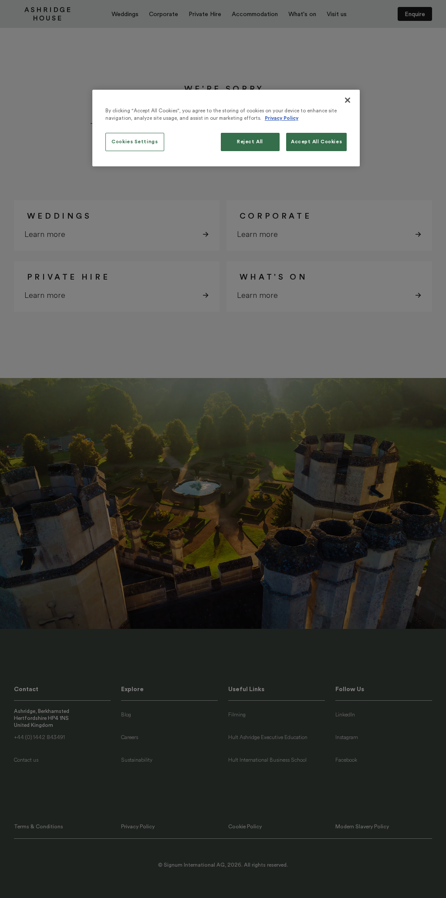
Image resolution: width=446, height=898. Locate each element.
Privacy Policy (281, 118)
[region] (226, 128)
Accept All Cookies (316, 142)
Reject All (250, 142)
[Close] (347, 100)
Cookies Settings (135, 142)
